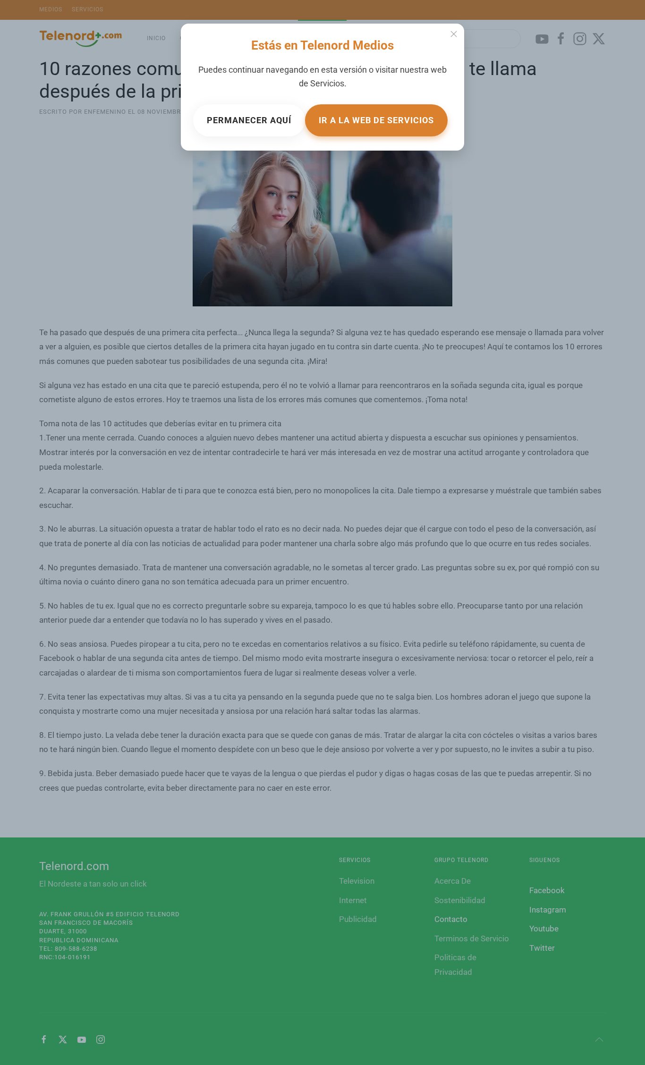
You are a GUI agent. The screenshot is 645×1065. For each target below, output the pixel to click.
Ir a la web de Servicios (376, 120)
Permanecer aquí (249, 120)
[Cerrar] (453, 34)
